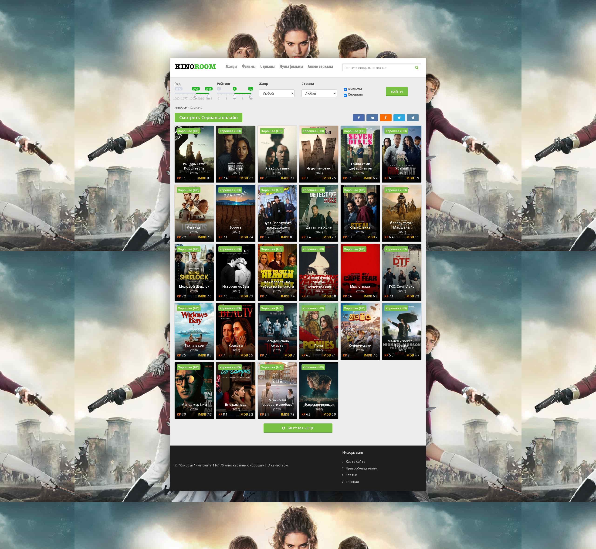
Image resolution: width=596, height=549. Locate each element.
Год (178, 83)
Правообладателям (361, 468)
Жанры (231, 66)
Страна (307, 83)
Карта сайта (355, 461)
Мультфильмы (291, 66)
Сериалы (267, 66)
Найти (397, 92)
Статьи (351, 475)
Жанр (263, 83)
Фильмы (249, 66)
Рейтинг (223, 83)
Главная (352, 481)
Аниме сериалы (320, 66)
